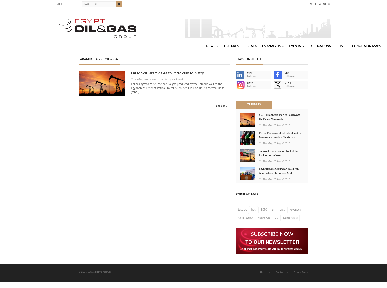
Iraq (253, 209)
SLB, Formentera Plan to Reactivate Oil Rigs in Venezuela (279, 117)
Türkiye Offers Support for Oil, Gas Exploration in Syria (279, 153)
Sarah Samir (178, 79)
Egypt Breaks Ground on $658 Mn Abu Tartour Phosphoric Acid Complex (279, 173)
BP (273, 210)
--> (236, 85)
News (210, 46)
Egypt (242, 209)
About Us (265, 272)
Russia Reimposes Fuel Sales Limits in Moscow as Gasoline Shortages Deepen (280, 137)
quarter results (290, 218)
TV (341, 46)
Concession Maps (366, 46)
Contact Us (282, 272)
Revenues (295, 210)
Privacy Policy (301, 272)
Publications (320, 46)
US (276, 218)
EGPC (263, 209)
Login (59, 4)
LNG (282, 210)
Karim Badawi (245, 218)
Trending (254, 104)
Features (231, 46)
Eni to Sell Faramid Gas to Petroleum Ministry (167, 73)
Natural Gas (264, 218)
